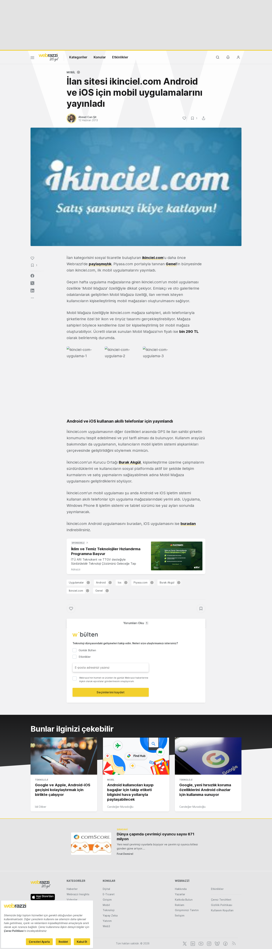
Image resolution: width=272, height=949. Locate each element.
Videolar (72, 899)
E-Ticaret (109, 894)
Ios (119, 582)
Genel (171, 264)
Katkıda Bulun (183, 899)
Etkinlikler (120, 57)
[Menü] (32, 58)
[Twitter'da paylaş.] (32, 283)
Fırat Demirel (125, 853)
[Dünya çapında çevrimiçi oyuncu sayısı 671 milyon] (91, 843)
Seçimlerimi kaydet (111, 692)
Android (101, 582)
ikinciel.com (152, 257)
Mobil (71, 72)
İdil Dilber (40, 806)
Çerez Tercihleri (221, 899)
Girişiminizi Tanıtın (187, 910)
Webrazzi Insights (78, 894)
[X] (184, 943)
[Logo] (49, 57)
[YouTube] (200, 943)
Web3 (106, 926)
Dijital (106, 888)
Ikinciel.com (76, 590)
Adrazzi (75, 569)
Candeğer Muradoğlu (120, 806)
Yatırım (107, 920)
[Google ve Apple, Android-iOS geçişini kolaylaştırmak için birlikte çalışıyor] (64, 756)
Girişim (107, 899)
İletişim (179, 915)
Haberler (72, 888)
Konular (100, 57)
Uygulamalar (76, 582)
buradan (188, 523)
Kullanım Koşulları (222, 910)
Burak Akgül (130, 462)
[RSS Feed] (233, 943)
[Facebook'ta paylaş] (32, 276)
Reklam (179, 905)
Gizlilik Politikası (221, 905)
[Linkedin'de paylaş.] (32, 290)
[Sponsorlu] (176, 556)
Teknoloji (41, 779)
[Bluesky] (217, 943)
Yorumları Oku (135, 623)
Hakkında (181, 888)
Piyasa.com (140, 582)
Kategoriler (78, 57)
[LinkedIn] (192, 943)
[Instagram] (208, 943)
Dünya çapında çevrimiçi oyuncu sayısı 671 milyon (155, 836)
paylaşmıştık (100, 264)
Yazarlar (180, 894)
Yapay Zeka (110, 915)
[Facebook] (225, 943)
